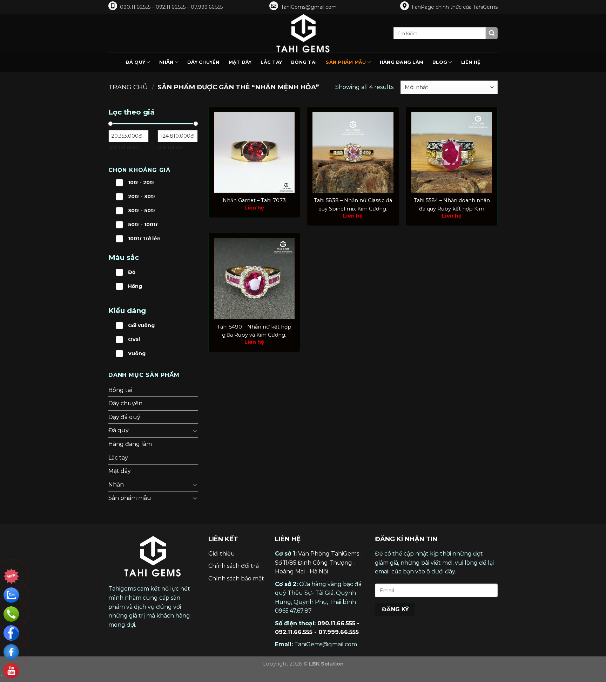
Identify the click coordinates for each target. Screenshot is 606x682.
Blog (439, 62)
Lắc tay (271, 62)
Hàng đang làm (401, 62)
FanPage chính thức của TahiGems (455, 7)
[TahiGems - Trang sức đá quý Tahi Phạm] (303, 33)
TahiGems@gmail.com (309, 7)
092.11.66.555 (293, 632)
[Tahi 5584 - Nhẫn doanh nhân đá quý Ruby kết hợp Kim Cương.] (451, 152)
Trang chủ (128, 87)
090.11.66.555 (336, 623)
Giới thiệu (221, 553)
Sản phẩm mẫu (346, 62)
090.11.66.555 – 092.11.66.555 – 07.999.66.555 (171, 7)
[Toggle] (195, 430)
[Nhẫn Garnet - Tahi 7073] (254, 152)
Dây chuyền (203, 62)
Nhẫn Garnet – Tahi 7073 (254, 200)
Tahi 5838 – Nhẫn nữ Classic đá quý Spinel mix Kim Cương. (353, 204)
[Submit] (492, 33)
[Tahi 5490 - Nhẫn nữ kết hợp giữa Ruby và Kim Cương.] (254, 278)
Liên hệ (471, 62)
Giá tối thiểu (124, 147)
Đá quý (136, 62)
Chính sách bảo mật (236, 578)
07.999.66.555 (338, 632)
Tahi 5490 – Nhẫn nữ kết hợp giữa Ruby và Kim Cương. (254, 331)
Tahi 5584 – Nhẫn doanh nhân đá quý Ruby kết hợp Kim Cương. (452, 205)
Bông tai (304, 62)
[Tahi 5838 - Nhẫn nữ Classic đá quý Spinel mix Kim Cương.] (352, 152)
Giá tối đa (169, 147)
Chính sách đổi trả (233, 566)
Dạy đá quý (124, 417)
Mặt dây (240, 62)
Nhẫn (166, 62)
